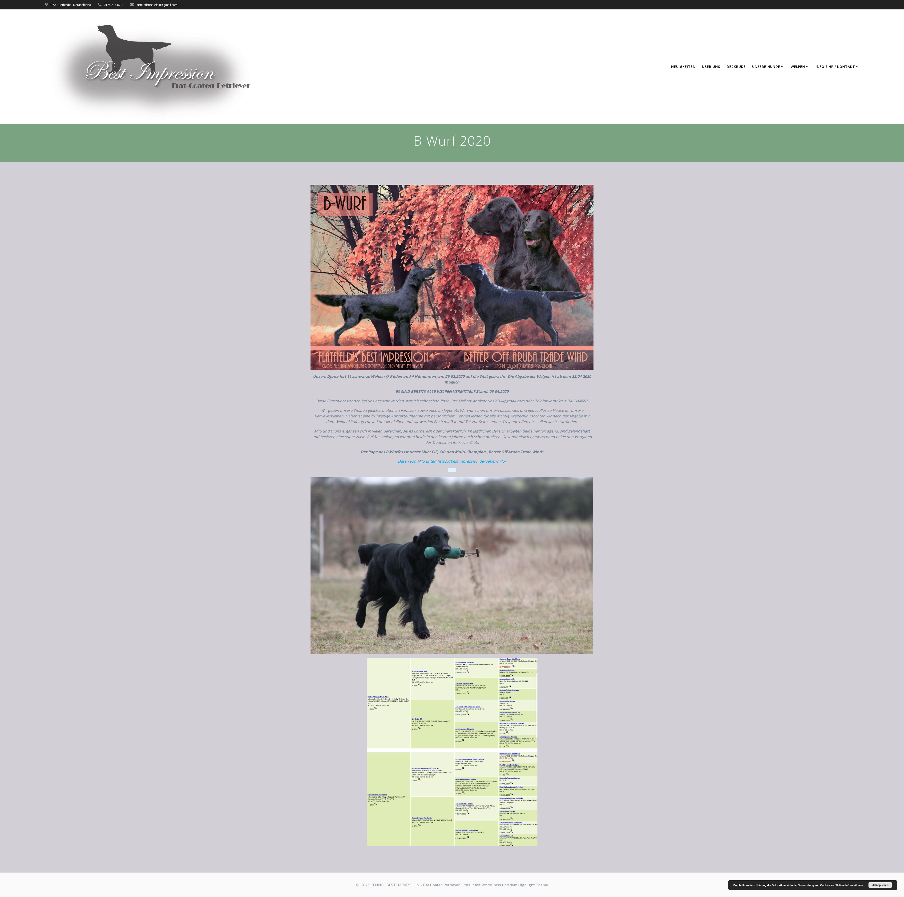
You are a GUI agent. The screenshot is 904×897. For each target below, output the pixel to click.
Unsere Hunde (766, 66)
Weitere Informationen (849, 885)
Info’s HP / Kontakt (835, 66)
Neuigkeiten (683, 66)
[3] (323, 650)
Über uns (711, 66)
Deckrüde (736, 66)
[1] (314, 650)
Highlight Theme (533, 885)
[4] (328, 650)
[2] (319, 650)
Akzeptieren (880, 885)
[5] (332, 650)
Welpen (798, 66)
